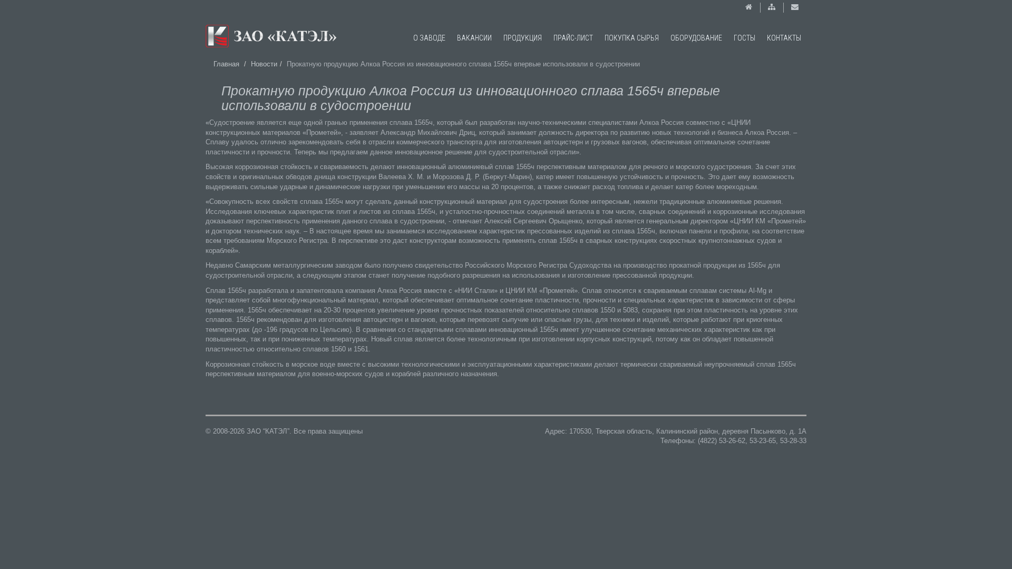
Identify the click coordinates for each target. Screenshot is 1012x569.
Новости (264, 64)
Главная (226, 64)
